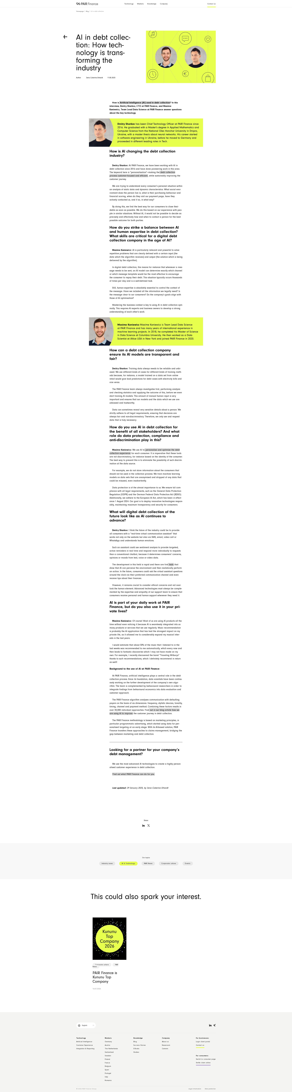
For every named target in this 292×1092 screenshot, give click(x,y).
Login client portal (203, 1042)
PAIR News (148, 864)
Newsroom (166, 1045)
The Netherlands (111, 1049)
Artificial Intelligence (84, 1042)
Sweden (108, 1056)
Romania (108, 1080)
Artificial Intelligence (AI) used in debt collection (144, 103)
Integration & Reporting (85, 1049)
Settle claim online (203, 1063)
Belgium (108, 1066)
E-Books (136, 1049)
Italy (106, 1077)
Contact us (211, 4)
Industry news (107, 864)
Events (187, 864)
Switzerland (109, 1052)
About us (165, 1042)
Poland (107, 1059)
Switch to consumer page (206, 1059)
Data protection (210, 1089)
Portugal (108, 1073)
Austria (107, 1045)
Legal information (195, 1089)
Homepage (80, 11)
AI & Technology (128, 864)
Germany (108, 1042)
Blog (87, 11)
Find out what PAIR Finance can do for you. (133, 774)
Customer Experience (84, 1045)
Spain (107, 1070)
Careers (165, 1049)
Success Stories (139, 1045)
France (107, 1063)
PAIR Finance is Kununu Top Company (105, 977)
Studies (136, 1052)
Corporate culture (168, 864)
